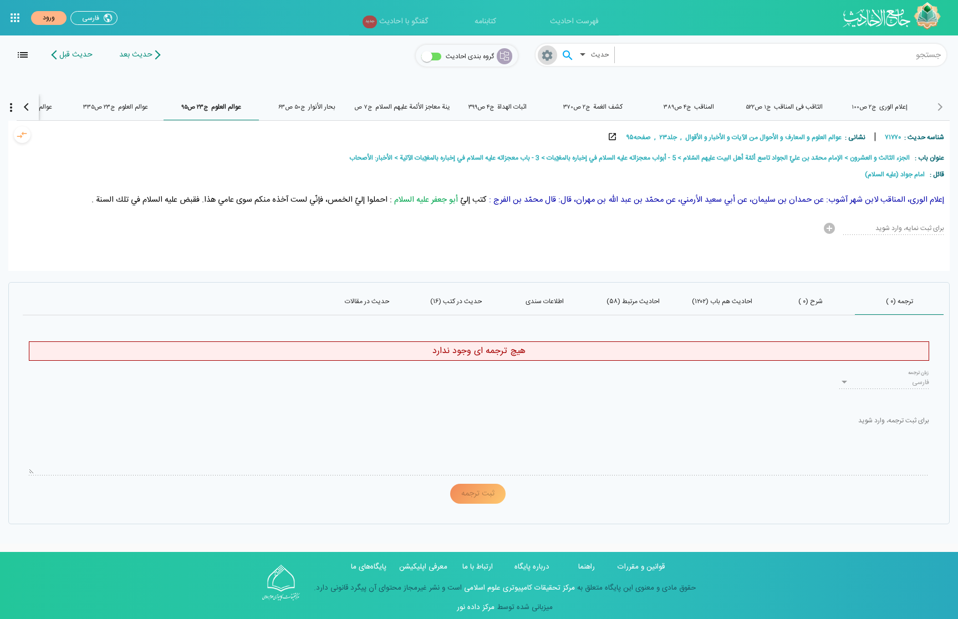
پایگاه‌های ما (368, 567)
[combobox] (780, 55)
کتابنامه (485, 21)
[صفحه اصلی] (895, 18)
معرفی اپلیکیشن (423, 567)
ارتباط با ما (477, 567)
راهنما (586, 567)
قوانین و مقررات (641, 567)
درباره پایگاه (531, 567)
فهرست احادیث (574, 21)
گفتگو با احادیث (396, 21)
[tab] (880, 107)
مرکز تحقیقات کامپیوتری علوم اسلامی (518, 588)
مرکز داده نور (476, 607)
